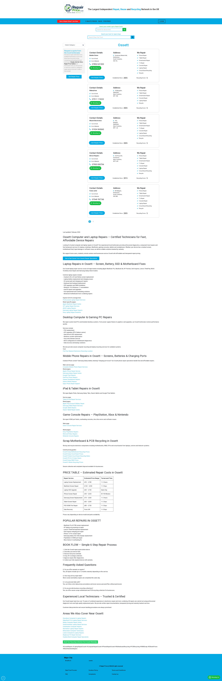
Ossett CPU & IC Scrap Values (72, 458)
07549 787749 (98, 199)
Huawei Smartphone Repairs (71, 379)
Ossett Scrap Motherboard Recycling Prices (76, 452)
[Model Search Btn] (124, 29)
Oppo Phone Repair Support (71, 383)
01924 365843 (98, 129)
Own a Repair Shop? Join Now (68, 21)
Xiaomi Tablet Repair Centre (71, 410)
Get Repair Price (74, 76)
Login (162, 21)
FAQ (66, 674)
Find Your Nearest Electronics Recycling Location (78, 351)
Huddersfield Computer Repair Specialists (75, 637)
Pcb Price (107, 21)
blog (100, 21)
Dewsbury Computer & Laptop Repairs (74, 618)
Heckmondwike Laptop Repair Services (75, 624)
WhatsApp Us (96, 68)
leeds (91, 660)
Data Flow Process (71, 670)
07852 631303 (98, 64)
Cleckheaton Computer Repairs (72, 626)
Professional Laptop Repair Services (74, 300)
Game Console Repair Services (72, 425)
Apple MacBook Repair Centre (72, 304)
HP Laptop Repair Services (71, 306)
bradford (68, 660)
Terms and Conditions (119, 670)
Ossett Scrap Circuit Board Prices (73, 454)
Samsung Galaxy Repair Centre (72, 373)
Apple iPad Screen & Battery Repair (73, 403)
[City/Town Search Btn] (132, 37)
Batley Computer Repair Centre (72, 622)
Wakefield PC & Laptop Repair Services (75, 620)
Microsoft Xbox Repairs (70, 434)
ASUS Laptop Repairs (69, 308)
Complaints (92, 674)
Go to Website (95, 61)
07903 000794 (98, 164)
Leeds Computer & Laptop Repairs (73, 633)
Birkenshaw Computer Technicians (73, 631)
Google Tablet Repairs (69, 408)
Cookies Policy (93, 670)
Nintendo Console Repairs (71, 436)
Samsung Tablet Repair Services (73, 405)
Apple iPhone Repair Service (71, 371)
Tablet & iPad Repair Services (72, 399)
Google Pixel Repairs (69, 375)
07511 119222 (98, 99)
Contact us (115, 674)
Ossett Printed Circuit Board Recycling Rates (76, 456)
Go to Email (95, 58)
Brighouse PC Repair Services (72, 635)
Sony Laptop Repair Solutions (72, 312)
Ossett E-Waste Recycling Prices (73, 462)
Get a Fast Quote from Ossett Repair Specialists (81, 258)
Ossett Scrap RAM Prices (70, 460)
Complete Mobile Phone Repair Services (75, 367)
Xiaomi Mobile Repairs (70, 381)
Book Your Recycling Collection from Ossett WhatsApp (80, 642)
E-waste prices (91, 21)
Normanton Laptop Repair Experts (73, 628)
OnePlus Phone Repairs (70, 377)
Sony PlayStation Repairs (70, 432)
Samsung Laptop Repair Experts (72, 310)
